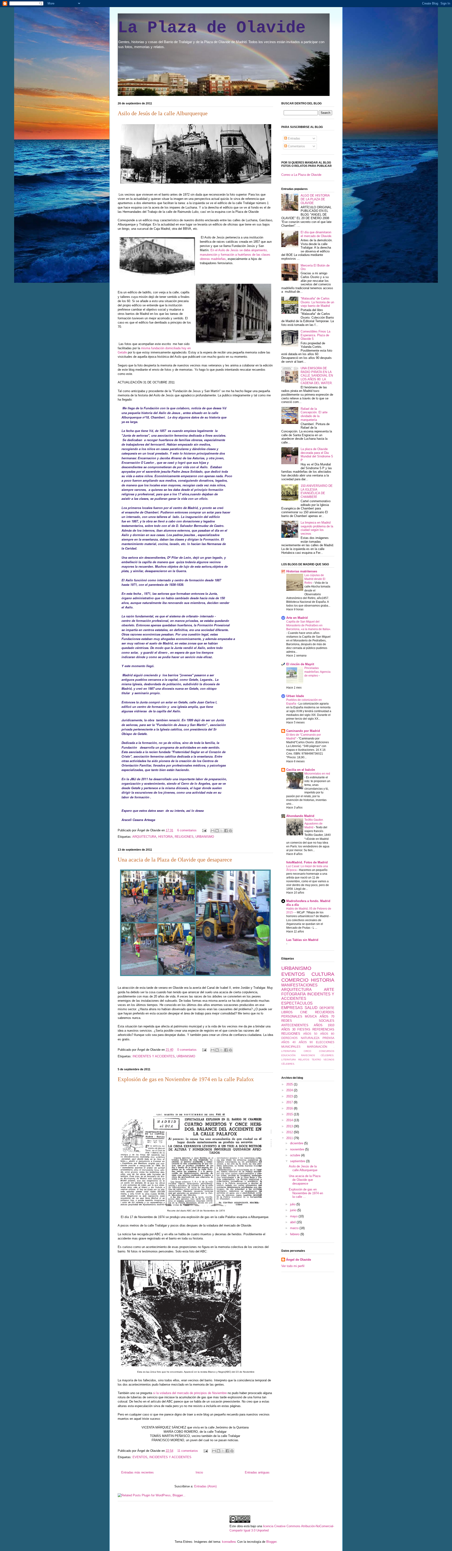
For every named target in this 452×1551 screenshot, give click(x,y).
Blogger (271, 1541)
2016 (290, 1108)
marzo (294, 1228)
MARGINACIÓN (317, 1046)
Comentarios (296, 146)
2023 (290, 1096)
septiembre (298, 1161)
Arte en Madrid (297, 618)
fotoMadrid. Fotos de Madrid (307, 862)
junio (293, 1210)
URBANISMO (204, 836)
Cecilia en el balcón (300, 769)
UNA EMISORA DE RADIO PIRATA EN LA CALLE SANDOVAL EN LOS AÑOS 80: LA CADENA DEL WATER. (317, 375)
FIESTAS (303, 1029)
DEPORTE (326, 1008)
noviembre (297, 1149)
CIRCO (307, 1051)
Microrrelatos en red (317, 773)
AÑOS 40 (288, 1042)
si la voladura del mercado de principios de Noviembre (190, 1393)
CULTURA (322, 974)
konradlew (228, 1541)
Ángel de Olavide (298, 1259)
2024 (290, 1090)
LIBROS (287, 1012)
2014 (290, 1120)
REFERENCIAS (323, 1029)
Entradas (293, 138)
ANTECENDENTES (294, 1025)
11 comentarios (187, 1451)
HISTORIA (165, 836)
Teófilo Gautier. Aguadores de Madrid (313, 823)
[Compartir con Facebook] (226, 830)
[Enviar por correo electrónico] (212, 830)
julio (293, 1204)
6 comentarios (187, 830)
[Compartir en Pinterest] (230, 830)
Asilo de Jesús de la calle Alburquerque (163, 113)
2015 (290, 1114)
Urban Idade (295, 696)
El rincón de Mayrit (300, 664)
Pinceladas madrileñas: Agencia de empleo (317, 671)
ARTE (329, 990)
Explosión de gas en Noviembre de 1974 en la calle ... (306, 1193)
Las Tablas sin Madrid (302, 940)
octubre (295, 1155)
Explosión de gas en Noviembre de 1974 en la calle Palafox (186, 1079)
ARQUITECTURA (144, 836)
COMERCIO (294, 980)
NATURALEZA (310, 1037)
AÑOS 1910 (324, 1025)
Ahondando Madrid (300, 816)
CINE (303, 1012)
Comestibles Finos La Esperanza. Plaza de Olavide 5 (315, 335)
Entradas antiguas (257, 1472)
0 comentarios (187, 1049)
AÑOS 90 (306, 1042)
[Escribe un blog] (217, 830)
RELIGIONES (184, 836)
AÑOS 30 (288, 1029)
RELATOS (303, 1059)
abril (293, 1222)
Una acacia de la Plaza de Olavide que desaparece (175, 860)
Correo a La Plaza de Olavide (301, 174)
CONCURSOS (326, 1051)
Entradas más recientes (137, 1472)
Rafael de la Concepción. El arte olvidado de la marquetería (314, 414)
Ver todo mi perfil (292, 1266)
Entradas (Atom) (205, 1486)
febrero (295, 1234)
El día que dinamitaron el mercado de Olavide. (316, 234)
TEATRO (316, 1059)
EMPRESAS (292, 1008)
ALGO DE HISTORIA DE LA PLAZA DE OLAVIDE (315, 199)
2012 (290, 1132)
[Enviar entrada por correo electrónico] (204, 830)
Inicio (199, 1472)
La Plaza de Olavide (212, 28)
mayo (294, 1216)
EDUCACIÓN (288, 1055)
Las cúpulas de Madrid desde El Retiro (314, 579)
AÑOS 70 (327, 1016)
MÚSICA (311, 1016)
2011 (290, 1138)
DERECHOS (289, 1037)
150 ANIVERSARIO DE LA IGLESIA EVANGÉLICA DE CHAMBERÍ (317, 491)
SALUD (311, 1008)
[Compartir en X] (221, 830)
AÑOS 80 (327, 1033)
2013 (290, 1126)
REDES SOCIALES (307, 1020)
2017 (290, 1102)
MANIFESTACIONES (299, 985)
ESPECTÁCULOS (297, 1003)
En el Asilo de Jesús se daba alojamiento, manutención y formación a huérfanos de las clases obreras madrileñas (235, 254)
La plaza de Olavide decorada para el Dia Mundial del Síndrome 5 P (317, 454)
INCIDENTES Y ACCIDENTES (154, 1056)
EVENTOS (140, 1457)
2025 (290, 1084)
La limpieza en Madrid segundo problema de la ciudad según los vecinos (317, 528)
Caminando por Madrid (303, 731)
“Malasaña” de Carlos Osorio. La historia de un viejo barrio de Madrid (317, 302)
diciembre (297, 1143)
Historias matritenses (301, 571)
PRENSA (328, 1037)
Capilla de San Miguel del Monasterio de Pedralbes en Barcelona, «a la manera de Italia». (308, 625)
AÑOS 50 (310, 1033)
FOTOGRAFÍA (293, 994)
